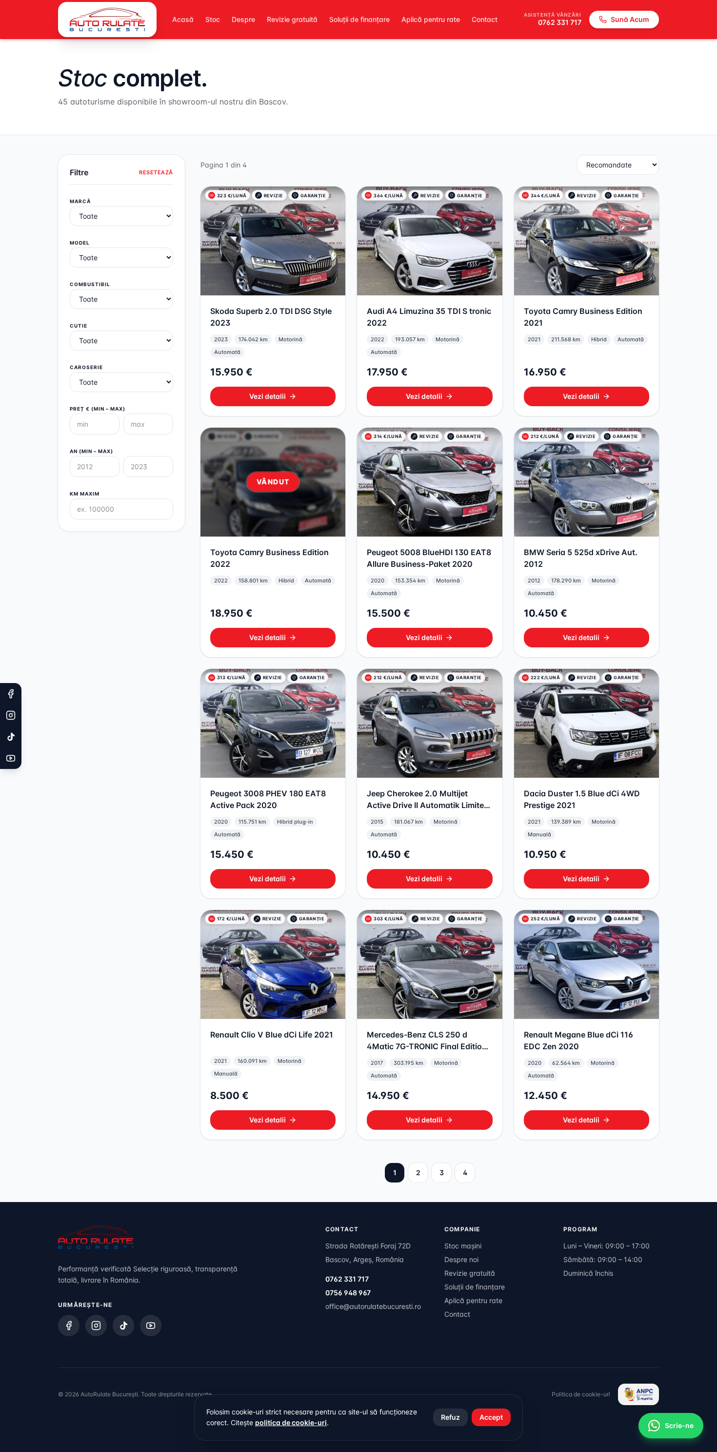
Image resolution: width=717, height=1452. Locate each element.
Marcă (80, 201)
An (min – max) (91, 451)
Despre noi (461, 1259)
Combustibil (90, 284)
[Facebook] (69, 1325)
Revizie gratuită (292, 19)
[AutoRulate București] (107, 19)
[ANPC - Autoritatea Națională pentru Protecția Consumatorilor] (638, 1394)
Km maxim (85, 494)
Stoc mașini (462, 1246)
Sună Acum (630, 19)
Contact (485, 19)
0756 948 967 (348, 1292)
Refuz (450, 1417)
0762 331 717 (559, 22)
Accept (491, 1417)
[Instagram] (96, 1325)
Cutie (78, 326)
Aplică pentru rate (430, 19)
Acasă (183, 19)
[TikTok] (123, 1325)
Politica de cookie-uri (581, 1394)
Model (80, 243)
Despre (243, 19)
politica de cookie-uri (291, 1422)
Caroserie (86, 367)
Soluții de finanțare (359, 19)
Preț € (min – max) (97, 409)
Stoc (212, 19)
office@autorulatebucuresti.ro (373, 1306)
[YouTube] (150, 1325)
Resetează (156, 172)
